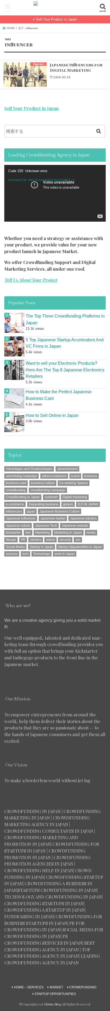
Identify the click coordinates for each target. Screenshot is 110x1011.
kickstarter (13, 532)
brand (75, 476)
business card (16, 483)
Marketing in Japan (68, 532)
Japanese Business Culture (60, 511)
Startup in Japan (41, 547)
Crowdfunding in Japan (23, 497)
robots (50, 540)
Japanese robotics (83, 518)
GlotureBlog (52, 1004)
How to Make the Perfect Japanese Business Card (59, 395)
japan (31, 511)
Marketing (42, 532)
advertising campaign (21, 476)
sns (77, 540)
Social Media (15, 547)
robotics (35, 540)
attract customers (54, 476)
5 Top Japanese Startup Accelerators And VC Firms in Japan (65, 343)
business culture (43, 483)
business (90, 476)
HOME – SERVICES (29, 987)
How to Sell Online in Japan (52, 415)
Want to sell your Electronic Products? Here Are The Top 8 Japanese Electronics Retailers (65, 370)
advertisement (67, 469)
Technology (41, 554)
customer (51, 497)
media (91, 532)
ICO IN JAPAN (88, 504)
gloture (68, 504)
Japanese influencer (21, 518)
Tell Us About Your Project (30, 280)
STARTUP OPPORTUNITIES (55, 994)
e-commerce (15, 504)
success (12, 554)
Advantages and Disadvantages (29, 469)
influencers (14, 511)
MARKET (56, 987)
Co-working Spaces (73, 483)
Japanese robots (18, 525)
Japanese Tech (46, 525)
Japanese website (75, 525)
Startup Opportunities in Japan (80, 547)
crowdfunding (16, 490)
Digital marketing (74, 497)
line (28, 532)
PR (23, 540)
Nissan (11, 540)
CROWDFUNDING (82, 987)
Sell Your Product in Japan (56, 19)
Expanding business (43, 504)
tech (25, 554)
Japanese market (52, 518)
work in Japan (64, 554)
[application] (54, 193)
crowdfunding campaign (47, 490)
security (65, 540)
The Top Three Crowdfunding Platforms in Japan (65, 319)
